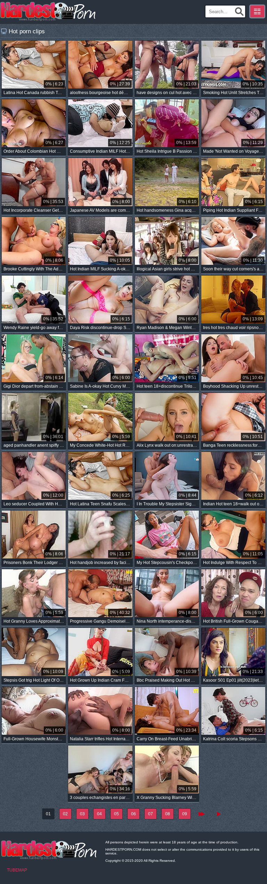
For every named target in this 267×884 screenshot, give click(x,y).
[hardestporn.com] (48, 11)
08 (167, 813)
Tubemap (17, 870)
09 (184, 813)
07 (150, 813)
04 (99, 813)
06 (133, 813)
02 (65, 813)
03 (82, 813)
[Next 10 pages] (201, 814)
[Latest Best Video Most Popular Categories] (257, 11)
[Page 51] (218, 814)
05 (116, 813)
